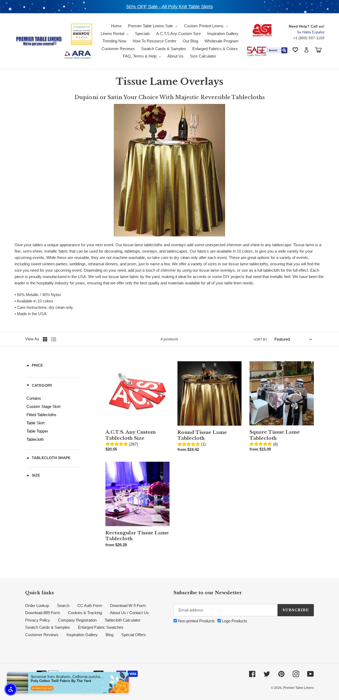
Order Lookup (37, 605)
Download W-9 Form (128, 605)
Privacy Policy (37, 620)
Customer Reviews (42, 634)
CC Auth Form (89, 605)
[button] (10, 689)
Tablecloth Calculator (122, 620)
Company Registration (77, 620)
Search (63, 605)
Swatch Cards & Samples (47, 627)
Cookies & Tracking (85, 612)
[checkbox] (54, 398)
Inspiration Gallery (82, 634)
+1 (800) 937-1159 (308, 38)
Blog (109, 634)
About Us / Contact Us (129, 612)
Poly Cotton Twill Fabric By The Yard (61, 679)
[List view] (53, 339)
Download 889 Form (42, 612)
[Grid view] (45, 339)
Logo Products (234, 621)
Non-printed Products (196, 621)
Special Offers (133, 634)
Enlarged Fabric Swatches (100, 627)
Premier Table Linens (298, 688)
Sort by (260, 339)
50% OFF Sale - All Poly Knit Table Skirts (169, 6)
